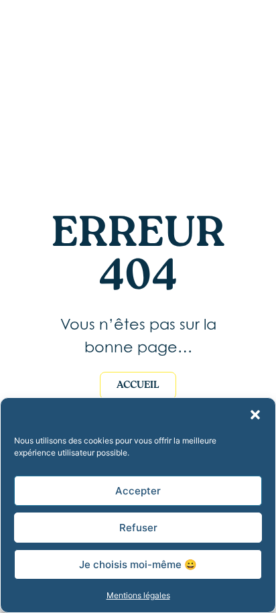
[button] (255, 414)
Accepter (138, 490)
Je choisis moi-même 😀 (138, 564)
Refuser (138, 527)
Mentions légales (138, 595)
